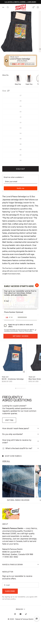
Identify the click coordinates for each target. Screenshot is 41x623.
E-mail (6, 301)
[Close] (37, 285)
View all (6, 461)
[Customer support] (36, 618)
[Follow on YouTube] (20, 614)
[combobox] (9, 317)
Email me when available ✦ (14, 177)
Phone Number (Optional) (13, 312)
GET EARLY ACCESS (20, 336)
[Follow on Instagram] (15, 614)
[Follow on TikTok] (26, 614)
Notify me (20, 188)
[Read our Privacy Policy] (35, 330)
